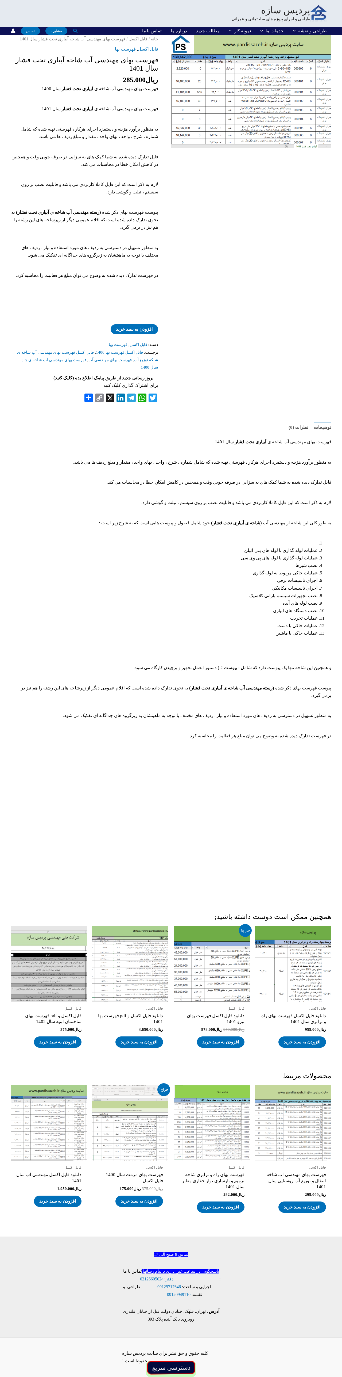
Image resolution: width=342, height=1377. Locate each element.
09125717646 (169, 1286)
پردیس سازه (285, 10)
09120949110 (179, 1294)
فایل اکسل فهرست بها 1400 (119, 352)
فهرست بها (125, 49)
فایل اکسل (138, 39)
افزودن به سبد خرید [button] (302, 1041)
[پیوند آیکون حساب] (13, 30)
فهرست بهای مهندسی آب (110, 359)
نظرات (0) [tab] (298, 427)
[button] (295, 31)
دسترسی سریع (171, 1367)
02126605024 (152, 1279)
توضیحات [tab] (322, 427)
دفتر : (168, 1279)
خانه (154, 39)
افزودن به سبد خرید (134, 329)
